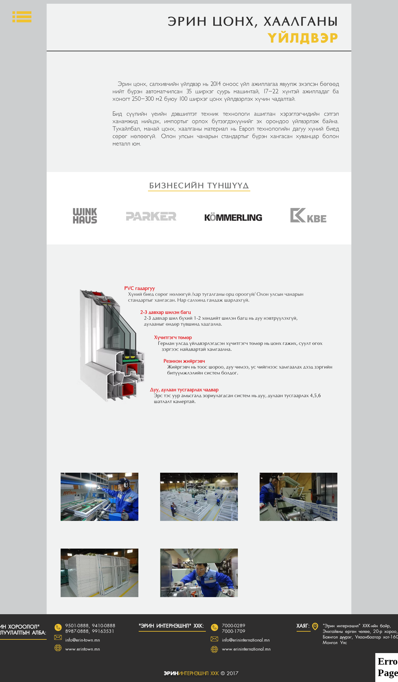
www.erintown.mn (82, 649)
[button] (21, 16)
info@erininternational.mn (246, 640)
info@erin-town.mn (82, 640)
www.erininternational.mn (246, 649)
